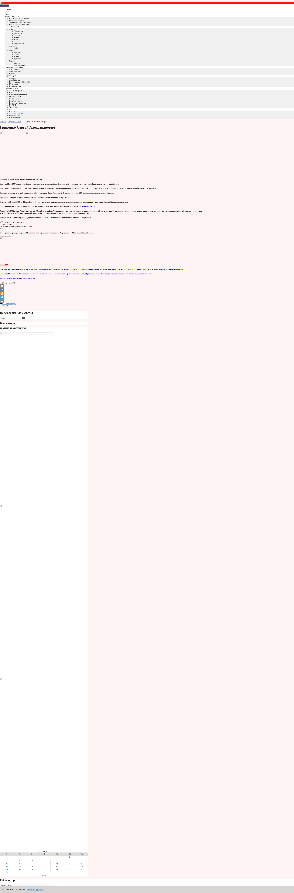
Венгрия (17, 63)
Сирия (16, 41)
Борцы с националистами (19, 24)
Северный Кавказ (16, 71)
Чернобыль (13, 107)
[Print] (103, 301)
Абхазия (12, 78)
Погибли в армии (16, 101)
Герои (7, 14)
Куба (16, 48)
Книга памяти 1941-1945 (19, 18)
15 (69, 863)
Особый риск (14, 99)
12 (32, 863)
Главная (8, 10)
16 (82, 863)
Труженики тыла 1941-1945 (20, 22)
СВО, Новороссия (16, 69)
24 (7, 870)
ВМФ (11, 93)
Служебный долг (11, 88)
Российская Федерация (14, 67)
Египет (16, 56)
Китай (16, 37)
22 (69, 866)
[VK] (103, 289)
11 (20, 863)
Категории (13, 111)
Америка (12, 46)
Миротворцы (10, 76)
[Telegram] (103, 297)
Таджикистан (19, 44)
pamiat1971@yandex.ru (35, 890)
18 (20, 866)
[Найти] (23, 318)
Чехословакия (19, 65)
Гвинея (16, 54)
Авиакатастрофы (16, 91)
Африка (12, 50)
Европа (12, 61)
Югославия (13, 84)
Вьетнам (17, 35)
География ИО (15, 116)
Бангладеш (18, 33)
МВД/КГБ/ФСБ (15, 97)
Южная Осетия (15, 86)
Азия (11, 29)
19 (32, 866)
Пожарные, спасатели (17, 103)
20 (44, 866)
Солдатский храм (16, 114)
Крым (11, 73)
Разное (7, 109)
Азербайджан (14, 80)
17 (7, 866)
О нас (7, 12)
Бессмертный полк (12, 16)
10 (7, 863)
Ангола (17, 52)
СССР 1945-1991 (11, 27)
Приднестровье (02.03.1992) (20, 82)
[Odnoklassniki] (103, 293)
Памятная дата (15, 118)
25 (20, 870)
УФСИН (12, 105)
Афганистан (18, 31)
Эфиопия (17, 59)
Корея (16, 39)
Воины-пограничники (18, 95)
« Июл (43, 875)
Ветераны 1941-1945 (17, 20)
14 (57, 863)
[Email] (103, 286)
